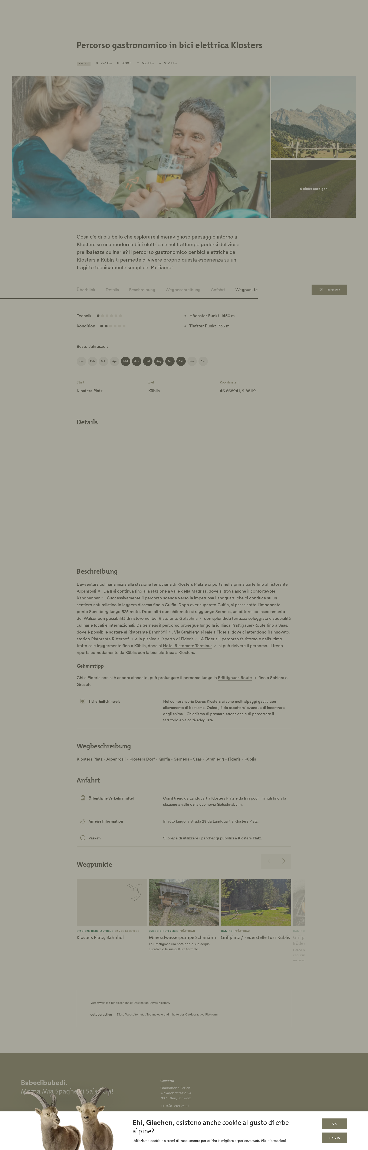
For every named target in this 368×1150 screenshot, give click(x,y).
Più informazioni (273, 1140)
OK (334, 1123)
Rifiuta (334, 1137)
